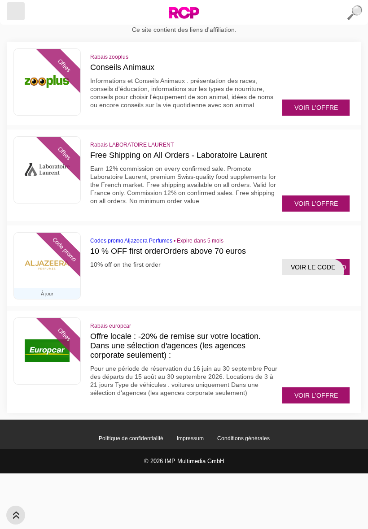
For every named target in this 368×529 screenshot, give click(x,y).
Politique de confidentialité (131, 438)
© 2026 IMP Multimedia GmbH (184, 461)
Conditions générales (243, 438)
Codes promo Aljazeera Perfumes (131, 241)
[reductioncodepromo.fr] (184, 12)
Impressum (190, 438)
